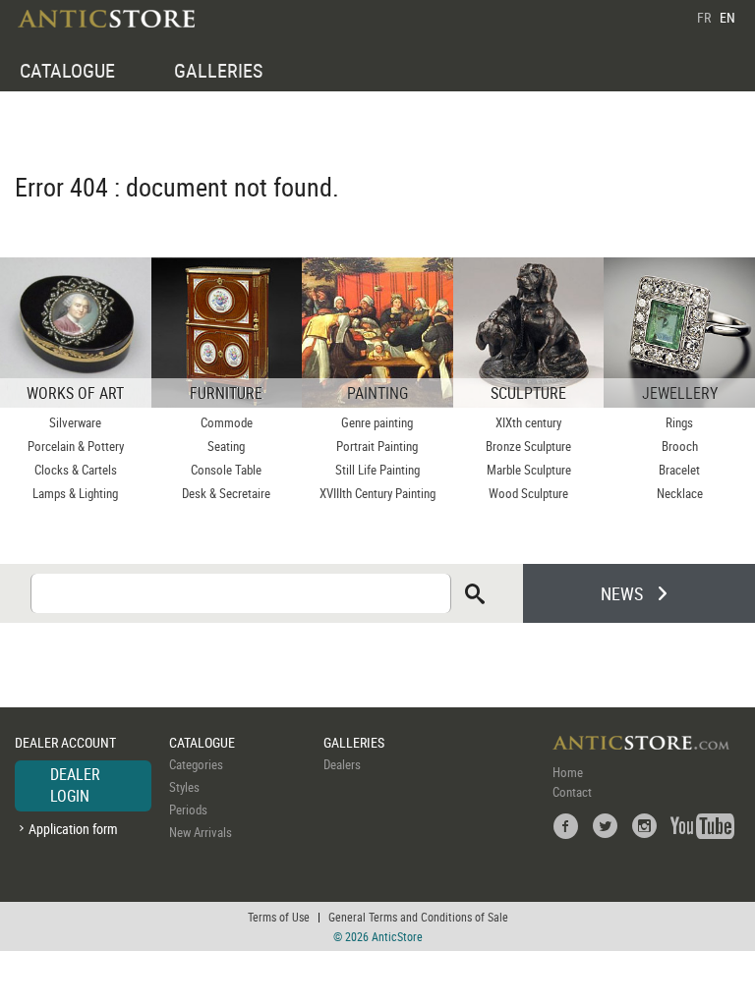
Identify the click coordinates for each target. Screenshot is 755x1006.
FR (704, 17)
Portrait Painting (377, 446)
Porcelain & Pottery (76, 446)
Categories (196, 764)
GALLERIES (218, 70)
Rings (679, 422)
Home (567, 772)
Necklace (680, 493)
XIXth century (528, 422)
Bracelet (679, 469)
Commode (227, 422)
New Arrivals (200, 832)
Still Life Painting (377, 469)
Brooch (680, 446)
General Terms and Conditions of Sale (418, 916)
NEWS (622, 593)
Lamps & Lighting (75, 493)
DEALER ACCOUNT (65, 742)
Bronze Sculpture (528, 446)
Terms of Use (279, 916)
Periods (188, 809)
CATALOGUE (67, 70)
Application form (73, 828)
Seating (226, 446)
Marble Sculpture (529, 469)
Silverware (75, 422)
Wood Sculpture (528, 493)
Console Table (226, 469)
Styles (184, 787)
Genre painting (377, 422)
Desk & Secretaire (226, 493)
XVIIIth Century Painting (377, 493)
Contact (572, 792)
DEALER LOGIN (75, 785)
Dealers (342, 764)
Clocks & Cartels (75, 469)
